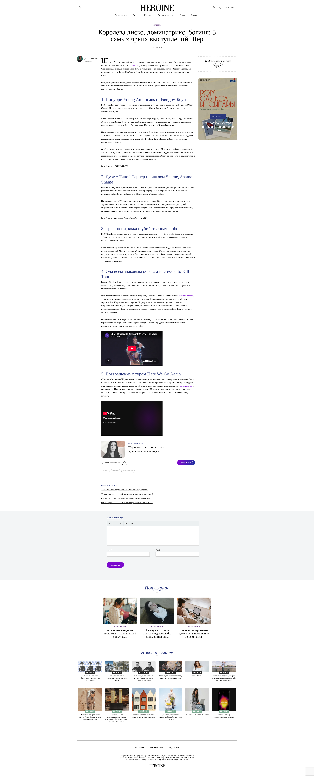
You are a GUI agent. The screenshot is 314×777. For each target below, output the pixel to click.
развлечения (128, 471)
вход (219, 8)
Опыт (182, 15)
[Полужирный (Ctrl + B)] (109, 523)
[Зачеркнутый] (121, 523)
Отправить (115, 565)
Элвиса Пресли (186, 295)
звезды (105, 471)
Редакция (174, 748)
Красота (147, 15)
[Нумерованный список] (132, 523)
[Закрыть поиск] (309, 5)
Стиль (135, 15)
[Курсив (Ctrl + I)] (115, 523)
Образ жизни (121, 15)
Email (159, 550)
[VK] (215, 65)
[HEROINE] (157, 8)
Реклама (139, 748)
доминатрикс (186, 385)
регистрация (230, 8)
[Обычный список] (126, 523)
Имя (109, 550)
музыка (115, 471)
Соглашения (156, 748)
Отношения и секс (166, 15)
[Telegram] (220, 65)
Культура (195, 15)
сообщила (134, 65)
